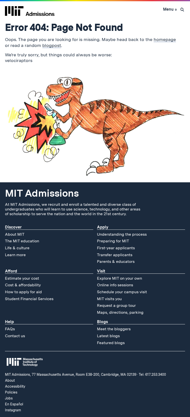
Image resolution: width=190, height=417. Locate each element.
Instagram (13, 410)
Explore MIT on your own (119, 278)
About (10, 380)
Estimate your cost (22, 278)
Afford (11, 271)
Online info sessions (115, 285)
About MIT (14, 234)
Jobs (9, 398)
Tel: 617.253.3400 (152, 374)
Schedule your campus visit (122, 292)
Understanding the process (122, 234)
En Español (14, 404)
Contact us (15, 336)
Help (9, 321)
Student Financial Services (29, 298)
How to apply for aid (23, 292)
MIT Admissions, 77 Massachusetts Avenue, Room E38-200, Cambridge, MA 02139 (70, 374)
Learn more (15, 254)
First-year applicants (116, 248)
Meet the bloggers (114, 329)
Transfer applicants (114, 254)
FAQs (10, 329)
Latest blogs (108, 336)
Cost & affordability (23, 285)
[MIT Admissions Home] (29, 9)
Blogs (102, 321)
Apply (102, 227)
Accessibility (15, 386)
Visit (101, 271)
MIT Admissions (42, 193)
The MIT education (22, 241)
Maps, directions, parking (120, 312)
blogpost (51, 45)
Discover (13, 227)
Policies (11, 392)
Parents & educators (116, 261)
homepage (165, 39)
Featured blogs (111, 342)
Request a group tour (116, 305)
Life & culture (17, 248)
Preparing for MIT (113, 241)
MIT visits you (109, 298)
